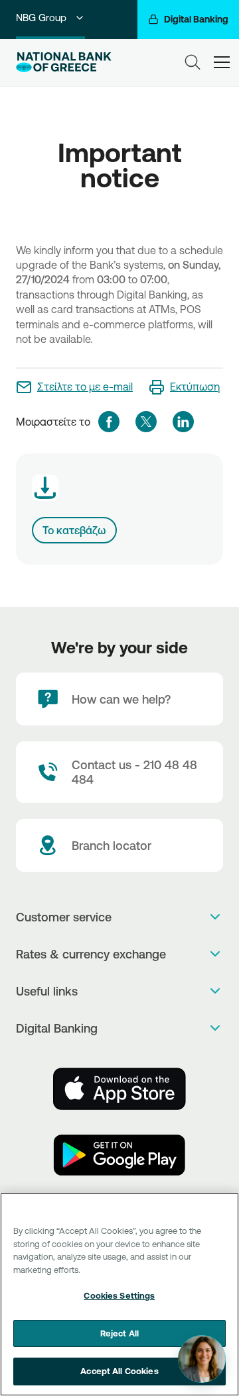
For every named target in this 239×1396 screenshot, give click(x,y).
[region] (119, 1294)
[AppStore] (119, 1088)
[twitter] (146, 421)
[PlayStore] (119, 1155)
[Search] (192, 62)
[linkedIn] (183, 421)
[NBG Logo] (64, 62)
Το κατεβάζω (74, 530)
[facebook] (109, 421)
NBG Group (41, 17)
